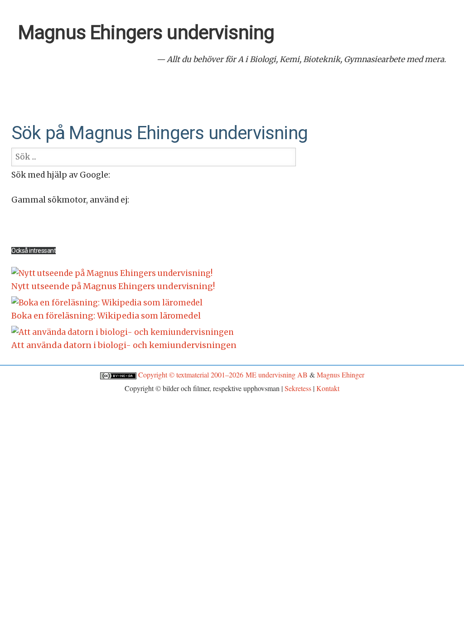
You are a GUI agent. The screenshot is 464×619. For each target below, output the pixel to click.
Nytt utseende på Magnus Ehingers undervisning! (113, 286)
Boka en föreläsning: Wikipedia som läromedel (106, 315)
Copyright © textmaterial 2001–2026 (192, 374)
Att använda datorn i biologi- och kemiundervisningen (124, 345)
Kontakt (327, 388)
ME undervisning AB (277, 374)
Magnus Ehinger (340, 374)
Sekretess (298, 388)
